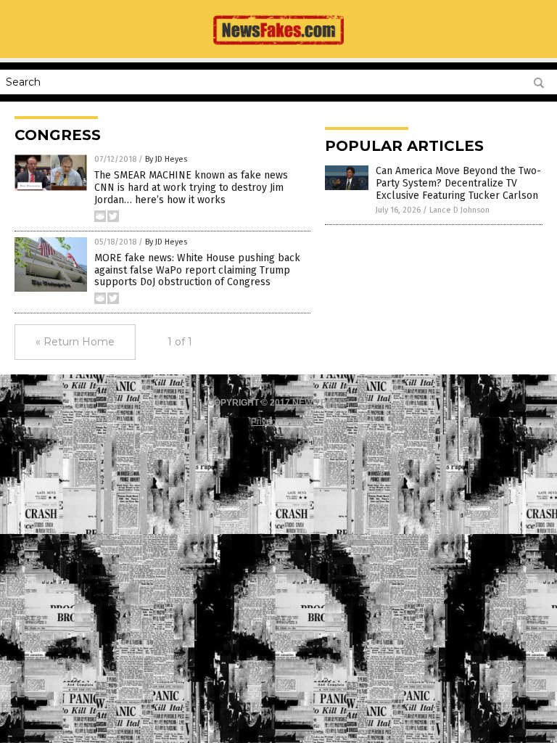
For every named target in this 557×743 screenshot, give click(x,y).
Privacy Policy (278, 421)
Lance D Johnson (459, 210)
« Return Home (75, 341)
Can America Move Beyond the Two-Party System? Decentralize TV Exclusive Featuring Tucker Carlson (458, 183)
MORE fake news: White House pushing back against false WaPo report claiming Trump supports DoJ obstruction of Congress (197, 270)
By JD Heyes (166, 159)
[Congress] (278, 48)
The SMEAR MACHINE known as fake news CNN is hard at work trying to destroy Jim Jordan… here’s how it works (191, 187)
